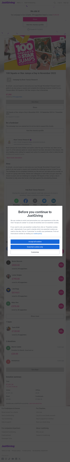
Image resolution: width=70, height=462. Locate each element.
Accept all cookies (35, 242)
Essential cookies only (35, 247)
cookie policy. (37, 233)
